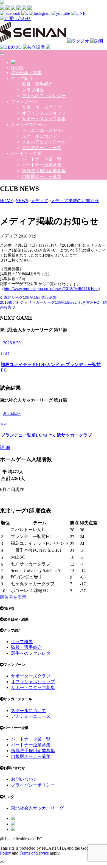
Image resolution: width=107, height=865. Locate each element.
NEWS (17, 67)
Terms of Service (34, 853)
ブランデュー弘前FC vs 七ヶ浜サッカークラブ (46, 435)
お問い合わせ (24, 779)
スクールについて (39, 136)
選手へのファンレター (44, 95)
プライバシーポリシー (33, 785)
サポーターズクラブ (41, 107)
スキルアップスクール (44, 141)
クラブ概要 (33, 90)
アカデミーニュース (41, 147)
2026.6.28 (12, 413)
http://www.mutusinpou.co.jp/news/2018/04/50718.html (51, 288)
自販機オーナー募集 (41, 176)
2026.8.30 (12, 343)
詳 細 (5, 447)
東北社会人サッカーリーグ (37, 808)
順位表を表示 (13, 597)
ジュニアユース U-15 (42, 130)
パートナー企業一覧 (41, 159)
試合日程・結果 (26, 72)
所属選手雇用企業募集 (44, 170)
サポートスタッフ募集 (44, 118)
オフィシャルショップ (44, 113)
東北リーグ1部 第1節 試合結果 (29, 297)
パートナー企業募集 (41, 165)
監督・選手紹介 (37, 84)
